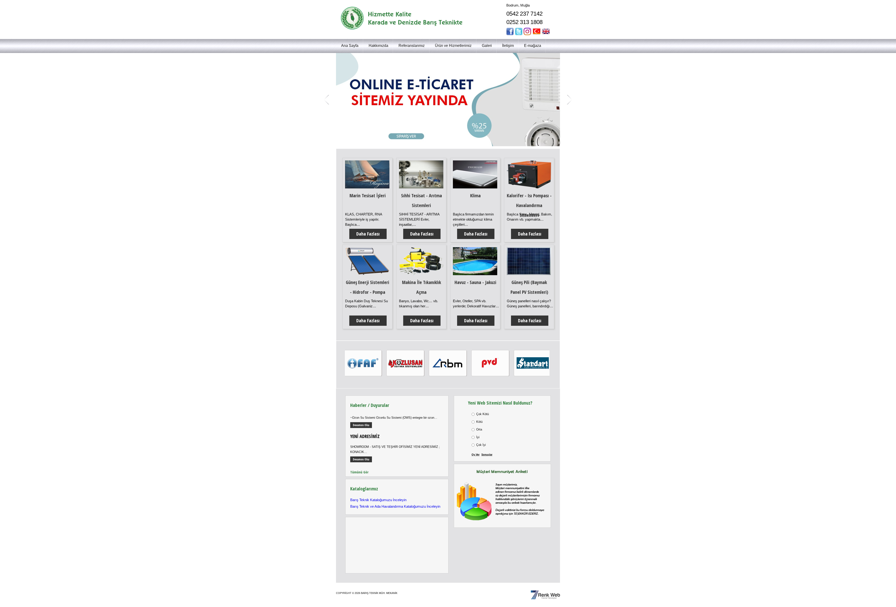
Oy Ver (476, 454)
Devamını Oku (361, 415)
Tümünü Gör (359, 472)
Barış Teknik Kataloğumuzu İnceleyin (378, 500)
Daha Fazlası (368, 234)
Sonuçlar (486, 454)
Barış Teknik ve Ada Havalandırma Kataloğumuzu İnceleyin (395, 506)
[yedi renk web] (545, 593)
